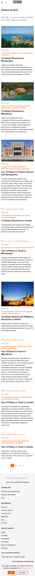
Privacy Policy (27, 568)
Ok (11, 573)
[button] (2, 2)
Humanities (24, 20)
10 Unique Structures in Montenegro (12, 59)
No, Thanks (22, 573)
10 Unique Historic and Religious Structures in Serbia (17, 318)
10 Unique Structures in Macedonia (12, 112)
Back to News (5, 17)
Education (22, 17)
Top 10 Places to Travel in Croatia (17, 402)
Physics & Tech (15, 20)
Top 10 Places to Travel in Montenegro (13, 252)
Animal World (29, 17)
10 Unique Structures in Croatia (16, 220)
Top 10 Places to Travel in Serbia (17, 446)
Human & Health (5, 20)
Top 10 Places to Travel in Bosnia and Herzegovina (17, 173)
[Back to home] (17, 2)
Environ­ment (14, 17)
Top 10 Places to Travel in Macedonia (13, 352)
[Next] (23, 465)
